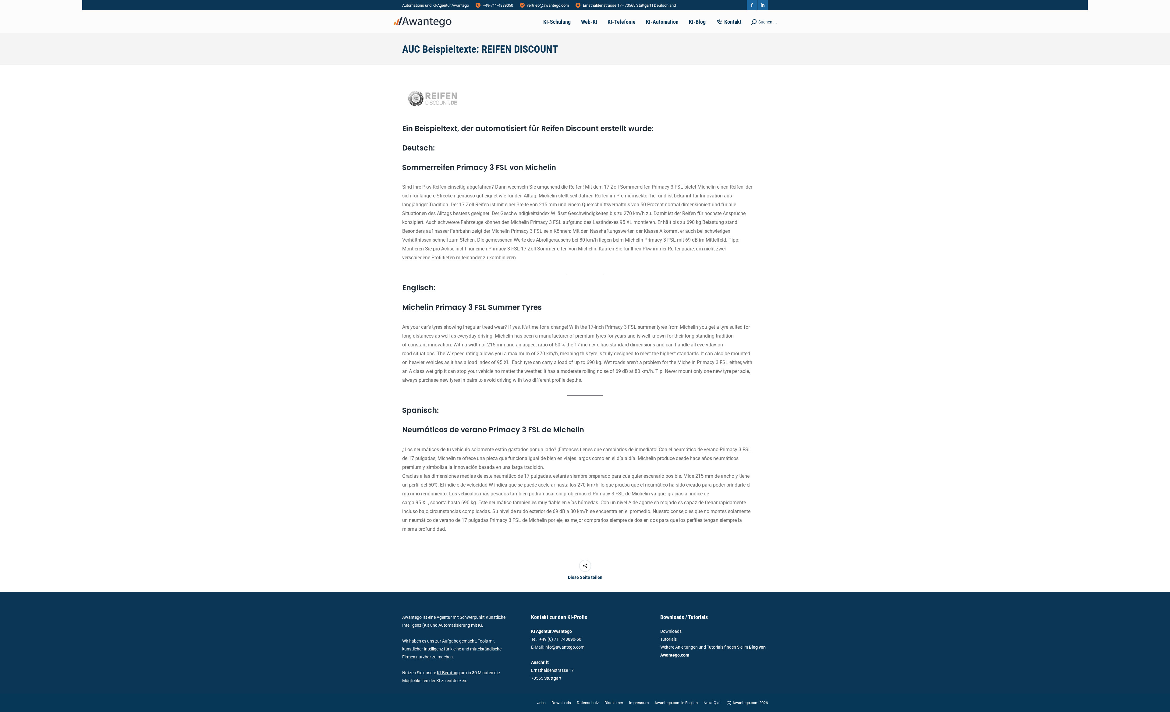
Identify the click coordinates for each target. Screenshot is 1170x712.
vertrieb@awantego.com (548, 5)
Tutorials (668, 639)
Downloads (671, 631)
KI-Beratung (448, 672)
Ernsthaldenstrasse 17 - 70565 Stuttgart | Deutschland (629, 5)
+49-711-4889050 (498, 5)
